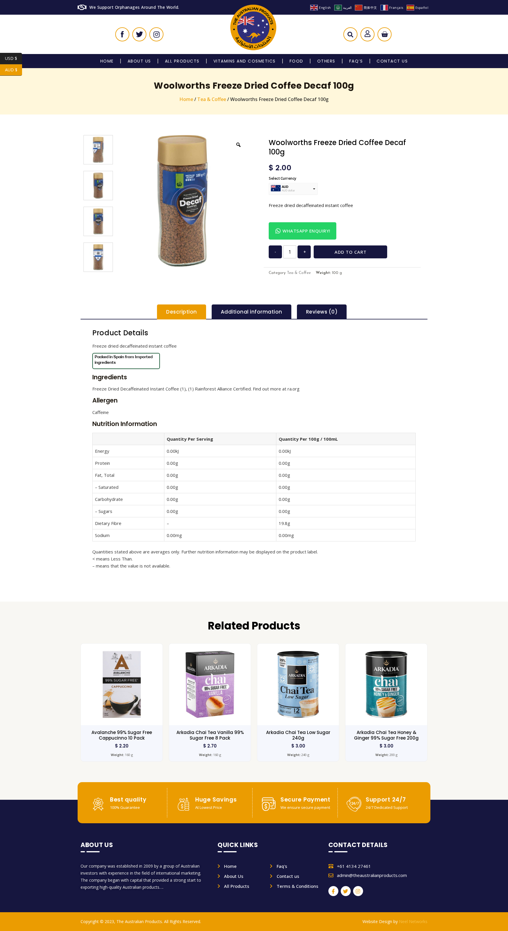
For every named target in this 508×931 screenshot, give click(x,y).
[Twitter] (346, 891)
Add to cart (351, 252)
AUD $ (13, 70)
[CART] (384, 34)
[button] (350, 35)
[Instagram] (358, 891)
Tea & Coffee (211, 99)
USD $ (13, 58)
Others (326, 61)
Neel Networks (413, 921)
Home (107, 61)
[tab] (181, 311)
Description (181, 311)
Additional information (251, 311)
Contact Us (392, 61)
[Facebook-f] (333, 891)
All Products (182, 61)
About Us (139, 61)
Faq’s (356, 61)
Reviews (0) (322, 311)
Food (296, 61)
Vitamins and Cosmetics (244, 61)
